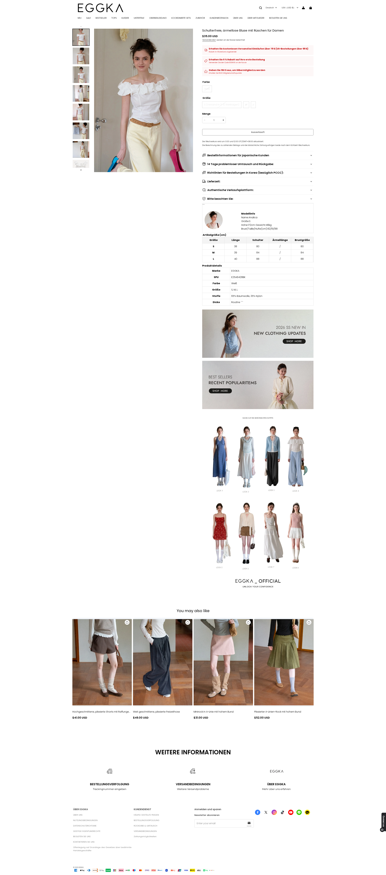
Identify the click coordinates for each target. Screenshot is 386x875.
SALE (88, 17)
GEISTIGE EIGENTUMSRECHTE (86, 831)
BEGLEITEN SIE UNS (278, 17)
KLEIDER (125, 17)
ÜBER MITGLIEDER (255, 17)
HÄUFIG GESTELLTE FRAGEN (146, 814)
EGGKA (81, 867)
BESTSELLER (101, 17)
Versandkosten (209, 40)
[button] (261, 8)
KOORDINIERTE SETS (181, 17)
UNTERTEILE (139, 17)
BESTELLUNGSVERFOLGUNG (146, 820)
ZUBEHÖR (200, 17)
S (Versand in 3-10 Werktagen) (221, 104)
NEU (79, 17)
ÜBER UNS (238, 17)
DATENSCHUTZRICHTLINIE (84, 825)
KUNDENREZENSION (219, 17)
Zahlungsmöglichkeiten (145, 836)
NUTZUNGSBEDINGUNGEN (85, 820)
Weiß (207, 89)
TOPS (114, 17)
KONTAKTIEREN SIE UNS (84, 841)
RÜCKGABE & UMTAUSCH (145, 825)
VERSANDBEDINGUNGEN (145, 831)
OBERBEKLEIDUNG (158, 17)
